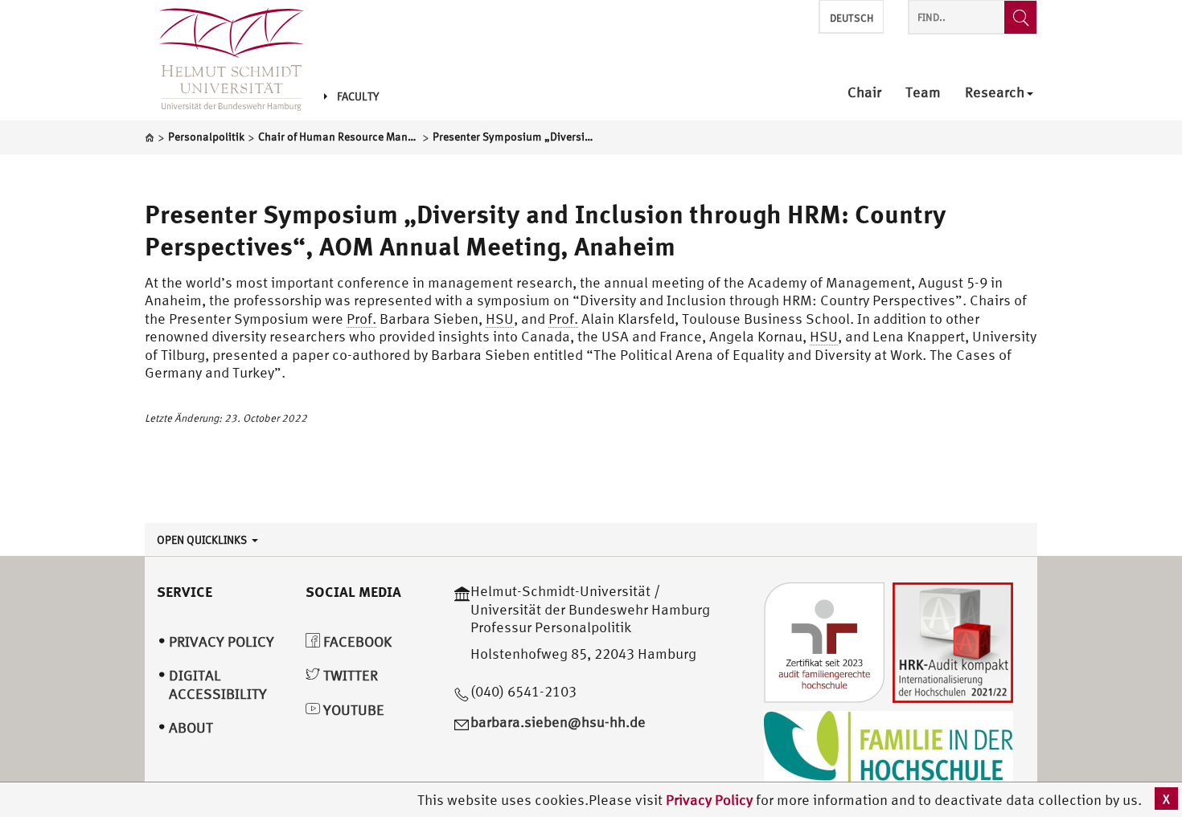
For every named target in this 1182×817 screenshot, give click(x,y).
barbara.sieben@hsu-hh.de (558, 721)
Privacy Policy (711, 799)
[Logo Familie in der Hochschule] (888, 749)
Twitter (349, 675)
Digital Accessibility (218, 684)
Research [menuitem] (994, 92)
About (191, 727)
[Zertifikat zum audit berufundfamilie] (824, 641)
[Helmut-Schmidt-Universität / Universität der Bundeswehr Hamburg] (224, 60)
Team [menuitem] (923, 92)
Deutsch (851, 18)
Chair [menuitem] (864, 92)
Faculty (358, 96)
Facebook (356, 641)
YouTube (352, 709)
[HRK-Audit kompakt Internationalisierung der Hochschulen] (953, 641)
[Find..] (1020, 17)
